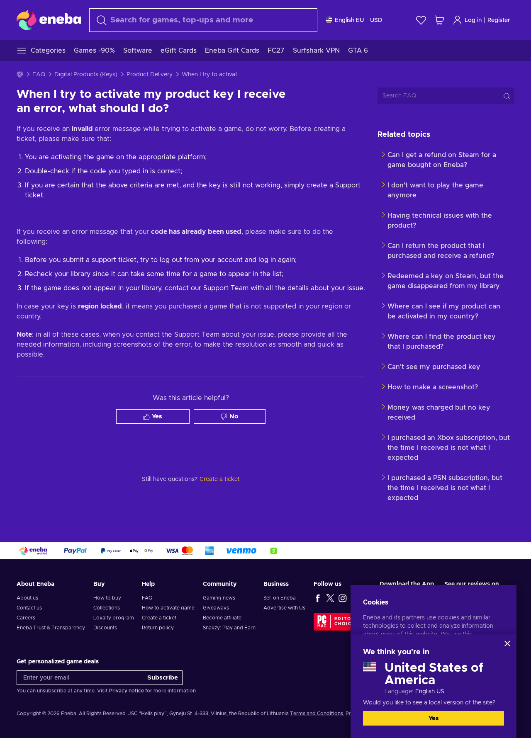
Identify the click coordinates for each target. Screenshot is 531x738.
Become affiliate (222, 617)
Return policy (158, 627)
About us (27, 597)
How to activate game (168, 607)
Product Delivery (150, 75)
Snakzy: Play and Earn (229, 627)
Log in (473, 20)
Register (498, 20)
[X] (330, 598)
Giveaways (216, 607)
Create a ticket (159, 617)
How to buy (107, 597)
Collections (106, 607)
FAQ (38, 75)
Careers (26, 617)
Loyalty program (113, 617)
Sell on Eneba (279, 597)
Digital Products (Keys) (85, 75)
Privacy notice (126, 690)
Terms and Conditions (316, 713)
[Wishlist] (421, 20)
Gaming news (219, 597)
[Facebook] (318, 598)
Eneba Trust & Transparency (51, 627)
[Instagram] (343, 598)
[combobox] (203, 20)
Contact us (29, 607)
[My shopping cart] (439, 20)
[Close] (507, 643)
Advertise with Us (284, 607)
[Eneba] (49, 20)
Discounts (105, 627)
